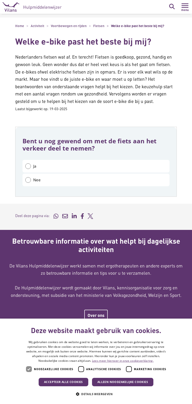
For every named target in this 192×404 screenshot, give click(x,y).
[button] (96, 394)
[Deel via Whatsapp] (56, 215)
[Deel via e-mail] (65, 215)
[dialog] (96, 361)
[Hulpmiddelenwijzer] (32, 7)
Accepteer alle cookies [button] (63, 382)
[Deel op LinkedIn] (74, 215)
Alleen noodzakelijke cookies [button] (122, 382)
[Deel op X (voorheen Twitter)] (90, 215)
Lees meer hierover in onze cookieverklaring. (123, 361)
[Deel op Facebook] (82, 215)
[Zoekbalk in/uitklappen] (171, 6)
